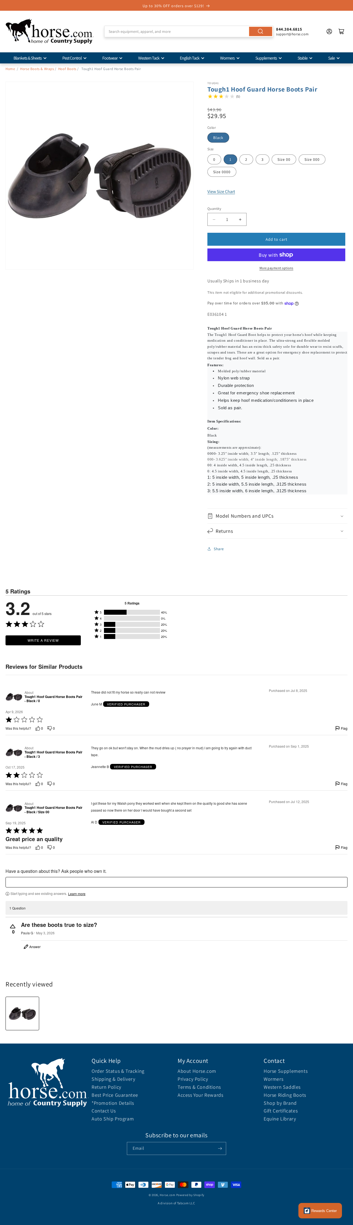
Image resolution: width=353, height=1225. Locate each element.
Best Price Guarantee (115, 1095)
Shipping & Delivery (113, 1079)
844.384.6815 (289, 29)
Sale (331, 58)
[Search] (260, 31)
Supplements (266, 58)
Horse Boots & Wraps (37, 68)
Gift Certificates (281, 1111)
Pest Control (72, 58)
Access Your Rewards (200, 1095)
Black (218, 137)
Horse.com (167, 1195)
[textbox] (176, 882)
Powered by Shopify (190, 1195)
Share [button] (219, 548)
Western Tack (148, 58)
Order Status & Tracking (118, 1071)
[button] (277, 516)
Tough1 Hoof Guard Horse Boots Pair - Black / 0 (53, 699)
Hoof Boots (67, 68)
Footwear (109, 58)
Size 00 (283, 159)
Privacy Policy (193, 1079)
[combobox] (188, 31)
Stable (302, 58)
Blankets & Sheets (28, 58)
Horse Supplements (285, 1071)
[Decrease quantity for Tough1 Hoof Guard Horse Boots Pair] (214, 219)
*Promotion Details (113, 1103)
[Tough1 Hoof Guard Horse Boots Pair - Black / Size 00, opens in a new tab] (14, 807)
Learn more (76, 894)
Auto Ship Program (113, 1119)
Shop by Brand (280, 1103)
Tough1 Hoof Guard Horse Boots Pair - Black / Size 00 (53, 810)
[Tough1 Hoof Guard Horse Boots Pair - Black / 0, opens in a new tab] (14, 696)
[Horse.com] (50, 31)
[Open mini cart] (341, 31)
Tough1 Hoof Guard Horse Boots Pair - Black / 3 (53, 754)
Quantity (214, 208)
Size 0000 (222, 171)
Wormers (227, 58)
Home (10, 68)
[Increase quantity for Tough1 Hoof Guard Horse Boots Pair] (240, 219)
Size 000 (312, 159)
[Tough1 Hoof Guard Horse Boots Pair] (22, 1013)
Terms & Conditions (199, 1087)
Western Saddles (282, 1087)
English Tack (189, 58)
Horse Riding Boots (285, 1095)
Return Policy (106, 1087)
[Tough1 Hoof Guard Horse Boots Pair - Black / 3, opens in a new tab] (14, 752)
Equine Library (280, 1119)
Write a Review (43, 640)
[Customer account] (329, 31)
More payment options (276, 268)
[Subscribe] (220, 1148)
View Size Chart (221, 191)
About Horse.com (197, 1071)
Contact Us (104, 1111)
